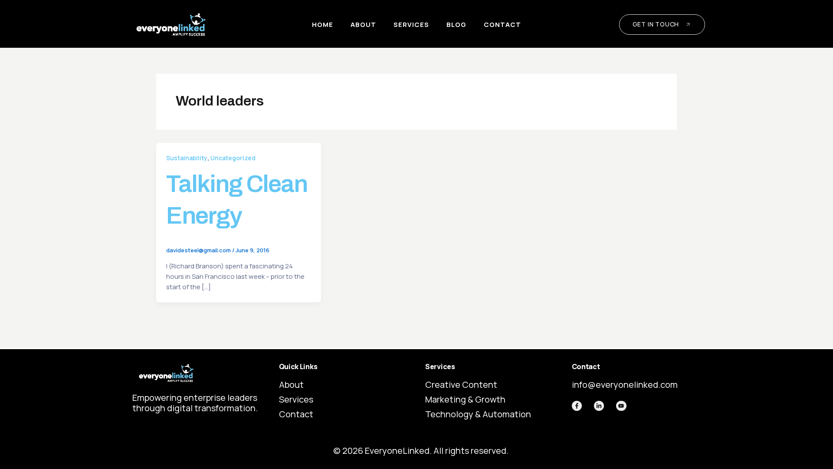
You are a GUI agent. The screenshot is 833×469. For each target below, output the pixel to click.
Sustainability (186, 158)
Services (411, 24)
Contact (502, 24)
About (363, 24)
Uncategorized (233, 158)
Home (322, 24)
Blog (456, 24)
